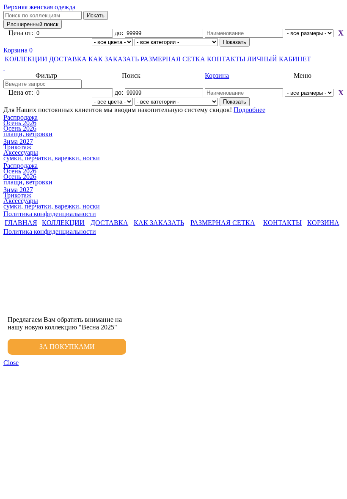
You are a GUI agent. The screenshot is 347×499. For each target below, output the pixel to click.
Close (11, 362)
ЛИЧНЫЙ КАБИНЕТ (279, 59)
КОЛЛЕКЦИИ (26, 59)
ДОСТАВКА (68, 59)
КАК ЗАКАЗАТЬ (113, 59)
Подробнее (249, 109)
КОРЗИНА (323, 222)
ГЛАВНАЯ (21, 222)
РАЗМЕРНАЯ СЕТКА (172, 59)
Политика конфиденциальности (49, 213)
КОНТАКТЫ (226, 59)
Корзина (18, 50)
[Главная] (173, 68)
